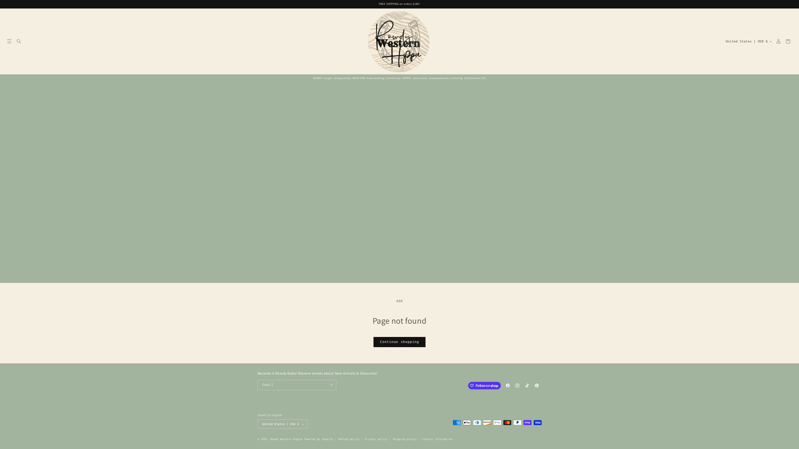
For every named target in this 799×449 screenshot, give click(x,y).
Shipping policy (405, 439)
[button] (9, 41)
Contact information (437, 439)
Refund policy (349, 439)
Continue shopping (399, 342)
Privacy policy (376, 439)
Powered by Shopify (318, 439)
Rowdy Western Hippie (287, 439)
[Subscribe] (331, 385)
